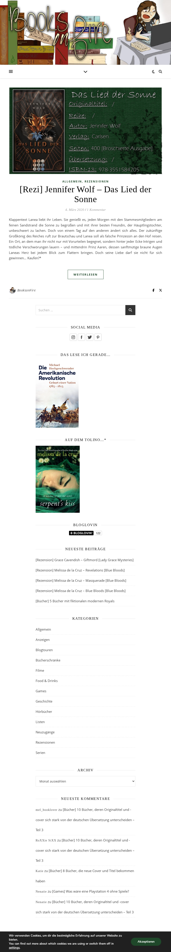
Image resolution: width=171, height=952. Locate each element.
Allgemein (72, 181)
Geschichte (44, 701)
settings (14, 948)
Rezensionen (97, 181)
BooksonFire (26, 290)
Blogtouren (44, 650)
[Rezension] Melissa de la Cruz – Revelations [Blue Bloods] (80, 570)
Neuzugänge (45, 732)
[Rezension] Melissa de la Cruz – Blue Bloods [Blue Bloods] (81, 590)
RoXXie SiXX (46, 840)
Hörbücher (44, 711)
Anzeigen (43, 639)
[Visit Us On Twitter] (90, 337)
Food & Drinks (47, 680)
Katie (39, 871)
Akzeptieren (146, 941)
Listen (40, 722)
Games (41, 691)
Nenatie (41, 891)
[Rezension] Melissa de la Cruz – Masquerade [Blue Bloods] (81, 580)
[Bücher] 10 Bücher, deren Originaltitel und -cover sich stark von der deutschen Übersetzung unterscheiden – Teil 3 (85, 819)
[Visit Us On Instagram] (73, 337)
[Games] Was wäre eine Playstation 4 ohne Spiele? (90, 891)
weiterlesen (85, 274)
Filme (40, 670)
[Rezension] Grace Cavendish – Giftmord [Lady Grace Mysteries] (85, 560)
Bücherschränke (48, 660)
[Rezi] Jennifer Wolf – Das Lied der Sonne (85, 194)
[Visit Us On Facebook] (81, 337)
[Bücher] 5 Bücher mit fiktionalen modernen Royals (75, 601)
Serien (40, 752)
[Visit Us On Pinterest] (98, 337)
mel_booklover (46, 810)
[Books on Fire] (85, 29)
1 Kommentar (96, 209)
